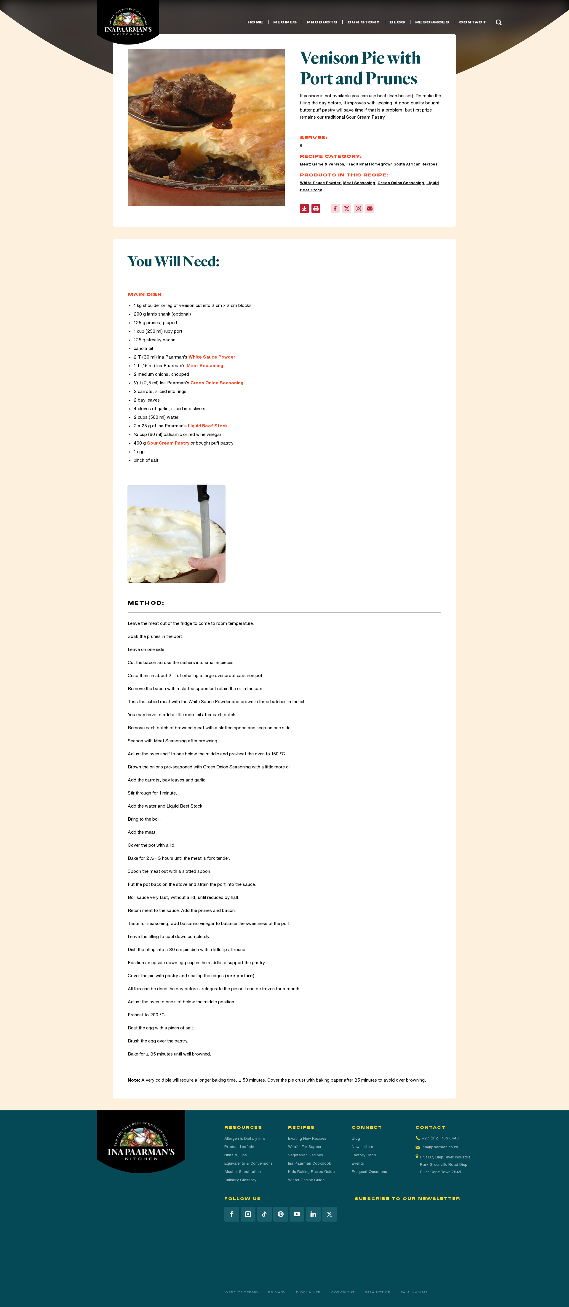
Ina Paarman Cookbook (309, 1163)
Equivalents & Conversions (248, 1163)
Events (358, 1163)
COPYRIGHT (343, 1292)
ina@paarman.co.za (440, 1147)
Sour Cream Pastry (365, 117)
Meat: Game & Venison (322, 164)
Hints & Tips (235, 1155)
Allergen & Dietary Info (244, 1138)
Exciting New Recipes (307, 1138)
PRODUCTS (322, 22)
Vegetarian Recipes (305, 1155)
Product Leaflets (239, 1147)
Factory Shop (364, 1155)
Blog (356, 1138)
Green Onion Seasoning (401, 183)
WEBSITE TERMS (241, 1292)
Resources (432, 22)
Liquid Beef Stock (208, 426)
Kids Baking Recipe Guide (311, 1172)
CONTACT (472, 22)
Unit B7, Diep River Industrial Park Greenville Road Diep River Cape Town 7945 (445, 1164)
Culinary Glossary (240, 1180)
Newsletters (362, 1147)
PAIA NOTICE (378, 1292)
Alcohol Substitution (242, 1172)
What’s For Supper (305, 1147)
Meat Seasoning (359, 183)
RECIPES (285, 22)
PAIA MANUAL (415, 1292)
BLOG (397, 22)
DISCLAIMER (308, 1292)
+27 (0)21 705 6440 (440, 1138)
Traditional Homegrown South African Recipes (392, 164)
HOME (255, 22)
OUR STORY (363, 22)
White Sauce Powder (320, 183)
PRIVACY (277, 1292)
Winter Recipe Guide (306, 1180)
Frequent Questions (369, 1172)
